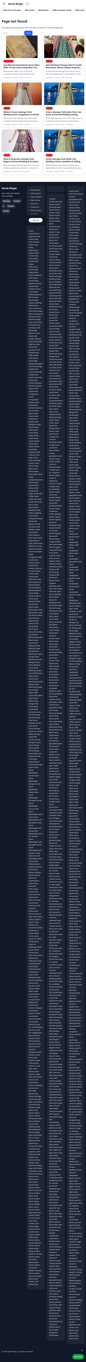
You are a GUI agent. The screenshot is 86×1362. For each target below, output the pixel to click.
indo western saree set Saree (34, 524)
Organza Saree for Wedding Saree (55, 522)
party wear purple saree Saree (54, 666)
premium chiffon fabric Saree (55, 1266)
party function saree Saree (55, 608)
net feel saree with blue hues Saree (55, 290)
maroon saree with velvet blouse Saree (34, 1069)
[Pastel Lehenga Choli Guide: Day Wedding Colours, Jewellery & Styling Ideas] (64, 140)
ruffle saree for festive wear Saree (75, 730)
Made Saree (33, 958)
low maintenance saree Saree (34, 881)
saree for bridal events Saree (75, 913)
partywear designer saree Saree (55, 691)
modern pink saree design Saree (34, 1226)
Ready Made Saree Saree (74, 437)
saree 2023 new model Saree (75, 808)
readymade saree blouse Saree (74, 586)
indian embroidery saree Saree (34, 430)
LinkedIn (6, 211)
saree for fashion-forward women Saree (75, 1059)
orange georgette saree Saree (55, 456)
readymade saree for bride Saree (75, 595)
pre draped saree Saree (55, 1249)
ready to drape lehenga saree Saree (75, 481)
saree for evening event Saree (75, 1012)
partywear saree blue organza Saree (55, 696)
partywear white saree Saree (55, 716)
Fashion (49, 61)
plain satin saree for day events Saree (55, 1208)
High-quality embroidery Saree (33, 358)
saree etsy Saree (75, 888)
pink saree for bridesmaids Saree (54, 865)
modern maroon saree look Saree (34, 1218)
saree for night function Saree (75, 1186)
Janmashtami (8, 61)
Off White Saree (55, 403)
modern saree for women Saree (35, 1254)
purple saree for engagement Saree (75, 299)
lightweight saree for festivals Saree (36, 836)
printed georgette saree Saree (75, 199)
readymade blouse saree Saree (74, 537)
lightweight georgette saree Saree (35, 800)
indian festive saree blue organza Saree (34, 449)
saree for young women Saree (75, 1305)
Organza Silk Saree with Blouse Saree (54, 578)
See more (36, 220)
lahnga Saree (34, 651)
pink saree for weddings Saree (55, 984)
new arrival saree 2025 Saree (53, 318)
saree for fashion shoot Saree (75, 1045)
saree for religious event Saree (75, 1206)
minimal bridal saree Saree (34, 1157)
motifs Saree (54, 237)
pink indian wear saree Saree (55, 851)
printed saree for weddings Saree (74, 227)
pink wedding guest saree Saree (55, 1189)
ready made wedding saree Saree (75, 443)
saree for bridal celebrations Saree (75, 907)
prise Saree (73, 238)
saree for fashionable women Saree (75, 1051)
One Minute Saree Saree (54, 428)
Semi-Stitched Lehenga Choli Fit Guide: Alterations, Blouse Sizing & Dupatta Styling (64, 66)
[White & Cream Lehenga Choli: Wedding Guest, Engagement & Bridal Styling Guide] (22, 94)
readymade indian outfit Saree (74, 570)
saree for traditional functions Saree (75, 1258)
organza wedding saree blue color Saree (55, 586)
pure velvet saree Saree (73, 274)
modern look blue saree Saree (35, 1212)
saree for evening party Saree (75, 1023)
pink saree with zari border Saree (55, 1172)
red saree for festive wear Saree (75, 628)
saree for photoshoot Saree (75, 1197)
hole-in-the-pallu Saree (35, 380)
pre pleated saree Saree (54, 1255)
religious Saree (75, 642)
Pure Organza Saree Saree (75, 268)
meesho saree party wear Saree (35, 1118)
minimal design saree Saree (34, 1163)
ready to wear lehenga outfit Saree (75, 501)
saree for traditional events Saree (75, 1250)
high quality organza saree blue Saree (35, 339)
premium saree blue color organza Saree (55, 1305)
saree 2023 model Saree (73, 802)
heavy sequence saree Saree (35, 283)
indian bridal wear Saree (34, 419)
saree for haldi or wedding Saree (75, 1131)
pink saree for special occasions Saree (55, 962)
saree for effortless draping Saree (74, 990)
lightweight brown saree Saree (34, 775)
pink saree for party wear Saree (54, 945)
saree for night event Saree (75, 1181)
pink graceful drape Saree (55, 840)
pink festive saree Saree (54, 835)
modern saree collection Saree (35, 1243)
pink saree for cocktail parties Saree (55, 871)
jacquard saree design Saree (35, 593)
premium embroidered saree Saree (55, 1272)
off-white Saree (55, 417)
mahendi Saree (35, 969)
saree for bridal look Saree (75, 918)
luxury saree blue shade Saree (35, 928)
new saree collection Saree (55, 340)
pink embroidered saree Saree (55, 824)
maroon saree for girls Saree (34, 1038)
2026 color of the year (12, 10)
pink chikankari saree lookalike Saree (55, 813)
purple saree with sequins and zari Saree (74, 357)
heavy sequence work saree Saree (35, 289)
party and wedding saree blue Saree (55, 603)
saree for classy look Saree (75, 946)
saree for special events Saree (75, 1225)
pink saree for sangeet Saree (55, 956)
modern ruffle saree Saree (34, 1237)
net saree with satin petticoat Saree (55, 298)
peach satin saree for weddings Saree (55, 760)
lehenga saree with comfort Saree (34, 737)
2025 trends (29, 10)
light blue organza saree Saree (35, 756)
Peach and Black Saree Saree (55, 732)
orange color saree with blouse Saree (54, 448)
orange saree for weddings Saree (54, 489)
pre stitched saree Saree (54, 1261)
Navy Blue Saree (55, 271)
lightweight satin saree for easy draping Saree (35, 853)
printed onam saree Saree (74, 205)
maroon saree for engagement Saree (35, 1033)
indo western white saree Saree (34, 529)
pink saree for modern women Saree (55, 926)
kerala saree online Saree (34, 623)
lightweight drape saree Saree (33, 792)
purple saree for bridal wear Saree (75, 291)
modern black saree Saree (34, 1196)
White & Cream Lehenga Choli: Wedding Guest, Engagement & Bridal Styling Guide (21, 113)
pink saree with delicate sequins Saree (55, 1025)
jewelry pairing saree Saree (35, 618)
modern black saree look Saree (35, 1190)
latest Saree (33, 698)
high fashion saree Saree (34, 333)
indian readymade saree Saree (36, 480)
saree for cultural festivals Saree (75, 973)
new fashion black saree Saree (54, 323)
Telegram (11, 206)
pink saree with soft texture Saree (55, 1136)
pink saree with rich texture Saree (55, 1100)
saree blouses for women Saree (74, 846)
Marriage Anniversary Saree (33, 1093)
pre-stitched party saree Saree (54, 1327)
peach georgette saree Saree (55, 743)
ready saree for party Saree (75, 468)
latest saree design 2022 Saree (33, 704)
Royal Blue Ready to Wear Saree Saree (75, 664)
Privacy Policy (36, 210)
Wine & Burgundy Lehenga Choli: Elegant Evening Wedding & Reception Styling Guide (21, 160)
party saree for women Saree (54, 636)
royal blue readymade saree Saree (73, 672)
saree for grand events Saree (75, 1112)
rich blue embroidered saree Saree (75, 650)
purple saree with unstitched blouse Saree (75, 365)
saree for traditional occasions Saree (75, 1267)
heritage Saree (34, 325)
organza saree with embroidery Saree (55, 544)
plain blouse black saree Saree (54, 1202)
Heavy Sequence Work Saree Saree (35, 297)
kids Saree (38, 632)
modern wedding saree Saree (55, 207)
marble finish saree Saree (34, 997)
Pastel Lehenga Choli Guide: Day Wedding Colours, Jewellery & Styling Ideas (63, 160)
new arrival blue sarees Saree (55, 309)
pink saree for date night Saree (55, 884)
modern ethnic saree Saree (34, 1207)
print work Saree (75, 194)
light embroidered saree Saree (34, 762)
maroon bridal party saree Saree (34, 1002)
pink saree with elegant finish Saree (55, 1048)
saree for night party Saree (75, 1192)
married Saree (34, 1104)
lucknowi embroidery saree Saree (33, 889)
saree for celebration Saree (75, 940)
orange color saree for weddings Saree (55, 439)
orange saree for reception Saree (54, 472)
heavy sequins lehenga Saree (35, 303)
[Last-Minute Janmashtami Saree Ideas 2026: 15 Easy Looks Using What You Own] (22, 47)
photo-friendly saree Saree (54, 802)
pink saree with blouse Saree (55, 1003)
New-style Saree (55, 365)
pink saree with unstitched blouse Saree (55, 1164)
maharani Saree (35, 961)
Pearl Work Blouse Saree (54, 790)
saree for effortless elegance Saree (75, 998)
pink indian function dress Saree (55, 846)
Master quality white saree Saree (34, 1110)
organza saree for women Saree (55, 531)
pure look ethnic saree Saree (75, 260)
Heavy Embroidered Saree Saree (34, 242)
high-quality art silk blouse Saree (34, 350)
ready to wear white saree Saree (74, 528)
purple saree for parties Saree (75, 313)
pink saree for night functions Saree (55, 937)
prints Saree (74, 235)
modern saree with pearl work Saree (35, 1276)
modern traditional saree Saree (55, 202)
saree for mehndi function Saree (75, 1153)
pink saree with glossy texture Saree (55, 1053)
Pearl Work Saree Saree (53, 796)
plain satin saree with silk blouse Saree (55, 1227)
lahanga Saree (34, 646)
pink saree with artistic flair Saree (55, 998)
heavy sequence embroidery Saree (35, 278)
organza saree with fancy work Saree (55, 550)
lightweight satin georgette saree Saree (35, 845)
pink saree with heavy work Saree (55, 1067)
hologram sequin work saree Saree (35, 388)
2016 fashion (43, 10)
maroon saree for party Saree (35, 1044)
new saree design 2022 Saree (55, 345)
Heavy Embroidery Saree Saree (33, 267)
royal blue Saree (75, 678)
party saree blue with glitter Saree (55, 625)
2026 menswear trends (62, 10)
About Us (34, 203)
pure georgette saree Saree (75, 255)
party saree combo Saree (54, 630)
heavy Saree (33, 272)
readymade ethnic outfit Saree (74, 545)
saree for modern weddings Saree (75, 1167)
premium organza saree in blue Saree (55, 1285)
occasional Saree (55, 400)
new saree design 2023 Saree (55, 351)
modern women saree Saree (54, 213)
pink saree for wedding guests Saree (55, 979)
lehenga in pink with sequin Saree (35, 726)
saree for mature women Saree (75, 1142)
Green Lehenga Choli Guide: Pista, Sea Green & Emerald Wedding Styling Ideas (63, 113)
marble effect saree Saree (34, 991)
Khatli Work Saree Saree (33, 629)
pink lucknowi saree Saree (55, 857)
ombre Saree (54, 420)
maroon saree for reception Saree (35, 1049)
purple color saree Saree (74, 280)
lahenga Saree (34, 648)
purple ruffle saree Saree (74, 285)
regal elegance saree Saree (75, 633)
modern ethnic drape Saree (34, 1201)
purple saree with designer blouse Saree (74, 340)
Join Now (78, 1357)
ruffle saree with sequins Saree (74, 766)
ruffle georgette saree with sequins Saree (75, 703)
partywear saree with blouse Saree (55, 710)
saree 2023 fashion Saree (74, 797)
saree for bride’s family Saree (75, 929)
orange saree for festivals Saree (55, 464)
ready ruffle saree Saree (73, 462)
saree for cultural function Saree (75, 979)
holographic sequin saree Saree (34, 402)
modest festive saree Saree (54, 218)
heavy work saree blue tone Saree (35, 308)
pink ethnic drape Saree (55, 829)
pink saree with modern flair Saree (55, 1086)
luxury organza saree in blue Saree (35, 922)
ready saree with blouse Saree (74, 473)
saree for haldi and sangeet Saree (75, 1117)
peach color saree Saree (54, 738)
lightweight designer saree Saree (35, 784)
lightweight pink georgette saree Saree (35, 823)
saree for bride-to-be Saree (75, 935)
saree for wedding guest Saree (75, 1280)
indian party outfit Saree (34, 469)
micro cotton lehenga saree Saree (34, 1140)
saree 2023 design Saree (74, 791)
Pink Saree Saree (55, 992)
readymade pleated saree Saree (74, 578)
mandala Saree (35, 977)
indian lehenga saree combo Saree (34, 463)
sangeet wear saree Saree (74, 786)
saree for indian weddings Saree (75, 1137)
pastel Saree (54, 724)
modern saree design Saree (34, 1248)
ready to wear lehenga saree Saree (74, 509)
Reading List (35, 190)
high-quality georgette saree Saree (35, 364)
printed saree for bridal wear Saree (75, 213)
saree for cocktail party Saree (75, 951)
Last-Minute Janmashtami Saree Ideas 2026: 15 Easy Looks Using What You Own (21, 66)
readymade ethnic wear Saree (73, 553)
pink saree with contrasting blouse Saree (55, 1017)
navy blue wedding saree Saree (55, 279)
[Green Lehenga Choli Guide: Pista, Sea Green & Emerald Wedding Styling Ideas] (64, 94)
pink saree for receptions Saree (55, 951)
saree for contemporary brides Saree (75, 957)
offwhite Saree (55, 414)
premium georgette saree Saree (55, 1280)
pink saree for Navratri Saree (55, 931)
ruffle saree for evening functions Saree (75, 716)
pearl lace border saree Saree (55, 785)
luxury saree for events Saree (35, 939)
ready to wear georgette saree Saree (75, 495)
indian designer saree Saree (35, 424)
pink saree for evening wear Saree (55, 901)
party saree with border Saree (54, 647)
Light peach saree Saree (35, 767)
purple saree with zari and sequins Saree (74, 373)
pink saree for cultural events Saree (55, 879)
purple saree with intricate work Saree (74, 349)
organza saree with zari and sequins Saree (55, 558)
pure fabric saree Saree (73, 249)
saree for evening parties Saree (75, 1018)
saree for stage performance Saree (75, 1244)
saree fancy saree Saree (73, 896)
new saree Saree (55, 359)
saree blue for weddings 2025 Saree (75, 852)
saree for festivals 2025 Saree (74, 1067)
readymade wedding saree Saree (75, 603)
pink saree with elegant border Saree (55, 1039)
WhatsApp (6, 201)
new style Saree (55, 362)
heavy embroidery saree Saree (33, 258)
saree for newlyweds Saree (73, 1175)
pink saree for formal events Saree (55, 907)
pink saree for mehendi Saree (55, 918)
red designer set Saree (74, 622)
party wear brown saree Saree (54, 661)
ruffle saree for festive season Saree (75, 725)
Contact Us (35, 207)
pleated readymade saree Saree (53, 1236)
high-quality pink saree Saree (36, 369)
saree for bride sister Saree (75, 924)
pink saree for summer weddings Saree (55, 970)
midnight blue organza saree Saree (34, 1152)
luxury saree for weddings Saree (35, 944)
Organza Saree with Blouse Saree (55, 536)
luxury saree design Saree (34, 933)
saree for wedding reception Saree (75, 1286)
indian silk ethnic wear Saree (35, 505)
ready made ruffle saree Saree (73, 432)
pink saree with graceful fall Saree (55, 1061)
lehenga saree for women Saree (35, 731)
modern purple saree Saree (34, 1232)
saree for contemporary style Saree (74, 965)
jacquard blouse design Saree (35, 585)
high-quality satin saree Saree (36, 375)
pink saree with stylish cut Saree (55, 1150)
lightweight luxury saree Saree (33, 809)
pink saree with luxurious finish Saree (55, 1073)
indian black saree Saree (34, 413)
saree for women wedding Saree (75, 1300)
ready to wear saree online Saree (75, 515)
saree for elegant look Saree (74, 1007)
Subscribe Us (36, 193)
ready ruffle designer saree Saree (75, 456)
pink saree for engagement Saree (54, 896)
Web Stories (35, 200)
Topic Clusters (36, 197)
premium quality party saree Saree (55, 1299)
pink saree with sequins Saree (55, 1114)
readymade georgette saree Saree (75, 562)
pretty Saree (74, 191)
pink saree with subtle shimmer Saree (55, 1155)
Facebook (17, 201)
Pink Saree (58, 859)
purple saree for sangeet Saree (74, 327)
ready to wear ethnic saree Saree (75, 487)
